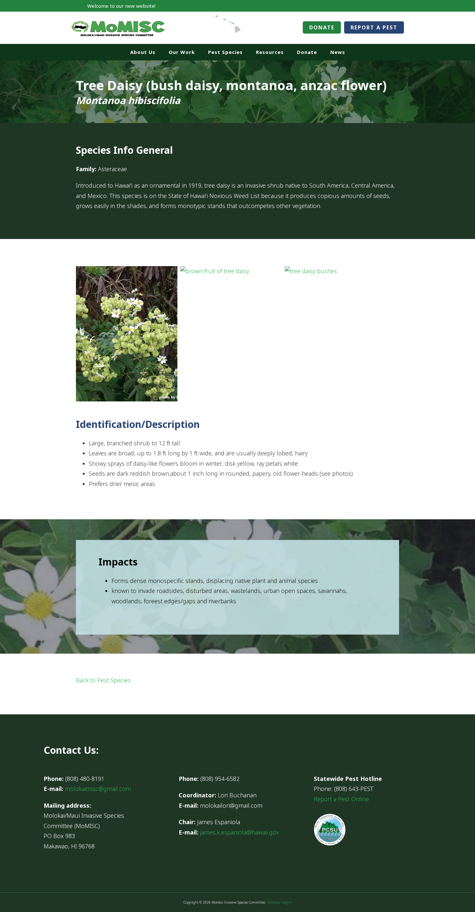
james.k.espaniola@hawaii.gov (239, 832)
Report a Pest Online (341, 799)
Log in (287, 902)
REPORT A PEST (374, 27)
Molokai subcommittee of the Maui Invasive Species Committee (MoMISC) (117, 28)
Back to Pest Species (103, 680)
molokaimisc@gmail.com (98, 789)
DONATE (321, 27)
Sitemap (274, 902)
